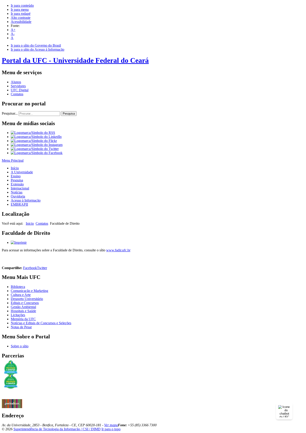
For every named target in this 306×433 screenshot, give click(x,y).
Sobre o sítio (19, 346)
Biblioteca (18, 287)
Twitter (42, 268)
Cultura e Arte (21, 295)
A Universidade (22, 172)
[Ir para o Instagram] (36, 145)
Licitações (18, 315)
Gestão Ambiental (23, 307)
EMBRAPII (19, 204)
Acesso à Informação (26, 200)
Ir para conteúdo (22, 5)
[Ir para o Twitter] (35, 149)
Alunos (16, 82)
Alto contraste (20, 18)
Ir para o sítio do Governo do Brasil (36, 45)
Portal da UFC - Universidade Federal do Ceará (75, 60)
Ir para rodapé (20, 13)
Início (15, 168)
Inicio (30, 223)
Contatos (17, 94)
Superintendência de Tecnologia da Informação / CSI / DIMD (57, 429)
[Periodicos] (12, 407)
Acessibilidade (21, 22)
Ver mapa (111, 425)
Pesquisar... (10, 113)
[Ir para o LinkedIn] (36, 137)
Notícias (16, 192)
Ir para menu (20, 9)
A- (13, 34)
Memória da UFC (23, 319)
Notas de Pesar (21, 327)
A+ (13, 30)
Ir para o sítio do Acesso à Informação (37, 49)
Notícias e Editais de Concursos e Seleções (41, 323)
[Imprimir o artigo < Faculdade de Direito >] (19, 242)
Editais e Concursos (25, 303)
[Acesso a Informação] (12, 398)
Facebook (30, 268)
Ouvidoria (18, 196)
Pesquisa (69, 113)
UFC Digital (19, 90)
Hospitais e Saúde (23, 311)
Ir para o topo (111, 429)
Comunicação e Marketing (29, 291)
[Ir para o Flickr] (34, 141)
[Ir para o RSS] (33, 133)
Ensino (16, 176)
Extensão (17, 184)
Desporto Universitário (27, 299)
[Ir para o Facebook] (36, 153)
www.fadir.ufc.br (118, 250)
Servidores (18, 86)
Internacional (20, 188)
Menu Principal (13, 160)
